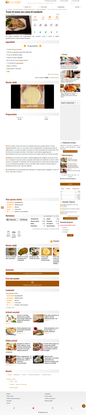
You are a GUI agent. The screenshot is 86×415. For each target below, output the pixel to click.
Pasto (11, 381)
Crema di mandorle (34, 374)
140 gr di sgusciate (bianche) (19, 52)
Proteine (12, 384)
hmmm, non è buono (21, 211)
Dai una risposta (63, 207)
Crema (9, 374)
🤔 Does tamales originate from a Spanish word (68, 212)
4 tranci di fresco (14, 49)
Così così (18, 209)
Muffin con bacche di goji (73, 170)
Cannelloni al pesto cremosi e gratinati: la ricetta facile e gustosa (73, 166)
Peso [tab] (62, 188)
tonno (15, 49)
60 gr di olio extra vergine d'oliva (17, 60)
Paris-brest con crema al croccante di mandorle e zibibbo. (58, 260)
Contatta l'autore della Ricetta (33, 273)
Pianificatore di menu (69, 151)
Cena (16, 381)
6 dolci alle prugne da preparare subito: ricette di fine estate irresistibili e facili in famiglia (51, 347)
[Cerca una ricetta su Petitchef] (71, 3)
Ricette (27, 7)
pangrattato (19, 63)
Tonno (24, 374)
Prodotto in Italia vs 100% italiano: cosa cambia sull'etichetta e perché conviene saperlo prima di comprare (18, 348)
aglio (8, 66)
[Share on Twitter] (51, 32)
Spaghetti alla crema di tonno (34, 257)
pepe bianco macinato (14, 68)
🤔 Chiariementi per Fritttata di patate (70, 208)
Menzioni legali (48, 400)
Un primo (64, 227)
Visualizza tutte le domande (73, 216)
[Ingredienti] (2, 207)
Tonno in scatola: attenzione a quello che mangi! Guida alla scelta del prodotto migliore (24, 318)
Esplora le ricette (11, 379)
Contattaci (47, 393)
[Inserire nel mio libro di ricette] (34, 25)
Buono (17, 207)
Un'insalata (65, 232)
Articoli (44, 7)
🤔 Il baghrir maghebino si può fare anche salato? (69, 205)
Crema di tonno (46, 374)
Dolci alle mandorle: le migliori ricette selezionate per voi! (51, 316)
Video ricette (10, 396)
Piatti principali (14, 387)
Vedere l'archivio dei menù (70, 175)
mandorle (16, 52)
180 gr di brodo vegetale (15, 57)
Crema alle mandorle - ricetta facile (45, 258)
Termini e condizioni (50, 398)
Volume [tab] (68, 188)
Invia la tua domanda (71, 218)
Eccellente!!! (19, 202)
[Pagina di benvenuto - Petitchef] (6, 9)
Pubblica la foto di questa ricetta (32, 285)
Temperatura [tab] (75, 188)
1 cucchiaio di (15, 63)
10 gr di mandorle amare (14, 55)
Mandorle (17, 374)
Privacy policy (48, 396)
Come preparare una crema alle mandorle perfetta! (24, 329)
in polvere (12, 66)
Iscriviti (70, 184)
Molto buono (19, 205)
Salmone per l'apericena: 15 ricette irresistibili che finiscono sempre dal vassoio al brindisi (51, 360)
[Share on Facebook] (34, 32)
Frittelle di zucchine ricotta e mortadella (72, 160)
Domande (60, 7)
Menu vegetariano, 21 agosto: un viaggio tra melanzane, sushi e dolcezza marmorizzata (24, 360)
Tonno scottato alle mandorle (11, 257)
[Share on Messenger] (40, 32)
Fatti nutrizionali (54, 74)
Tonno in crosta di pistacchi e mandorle (23, 258)
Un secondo (65, 229)
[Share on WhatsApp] (46, 32)
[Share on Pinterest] (57, 32)
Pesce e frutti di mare (21, 384)
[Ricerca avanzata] (74, 3)
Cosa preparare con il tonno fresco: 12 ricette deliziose (51, 329)
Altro (77, 7)
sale (8, 71)
